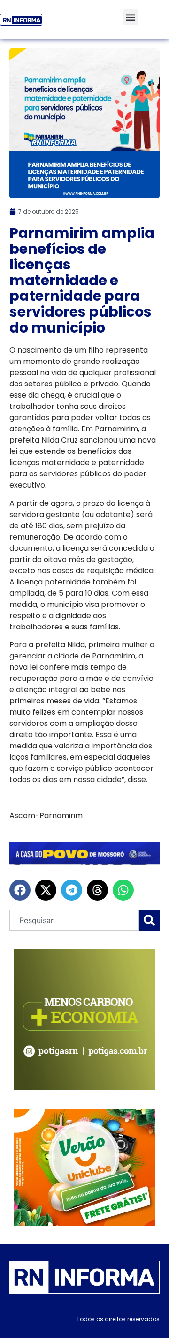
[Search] (149, 920)
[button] (130, 17)
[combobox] (74, 920)
